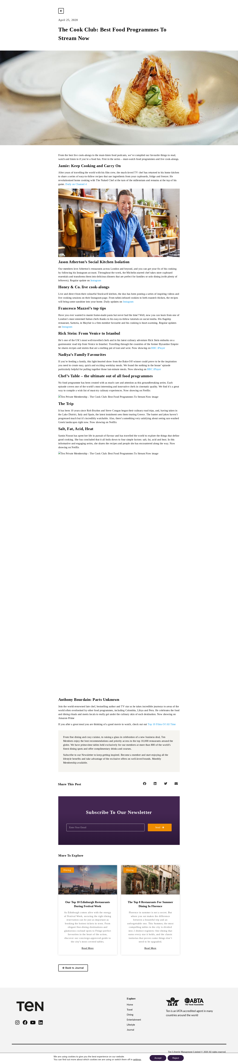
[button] (144, 783)
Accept (157, 1058)
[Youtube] (33, 1022)
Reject (175, 1058)
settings (137, 1059)
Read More (88, 948)
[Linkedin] (41, 1022)
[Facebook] (25, 1022)
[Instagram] (17, 1022)
